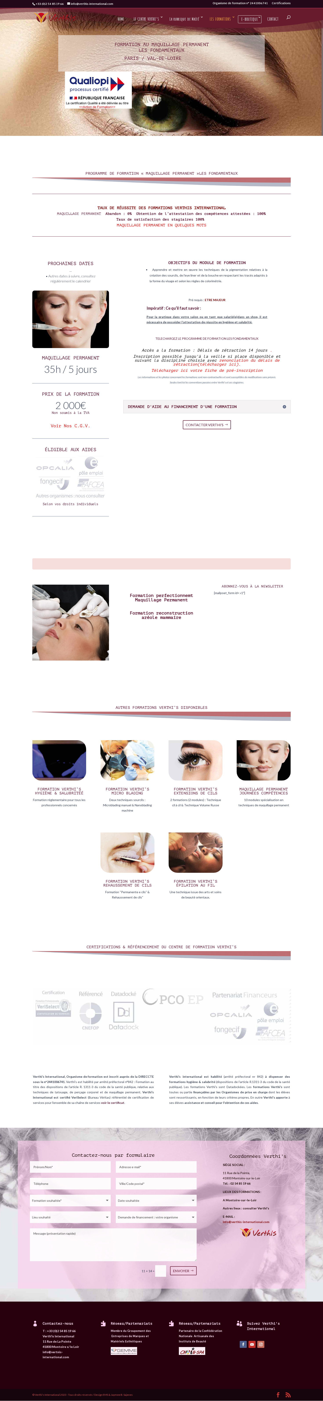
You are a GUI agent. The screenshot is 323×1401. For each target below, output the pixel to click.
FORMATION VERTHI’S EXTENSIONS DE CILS (195, 791)
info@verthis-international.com (246, 1222)
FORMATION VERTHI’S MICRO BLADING (127, 791)
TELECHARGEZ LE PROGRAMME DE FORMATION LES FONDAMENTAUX (206, 338)
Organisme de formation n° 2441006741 (240, 4)
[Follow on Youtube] (252, 1344)
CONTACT (273, 19)
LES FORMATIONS (220, 19)
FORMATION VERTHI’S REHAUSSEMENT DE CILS (127, 883)
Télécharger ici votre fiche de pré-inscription (207, 370)
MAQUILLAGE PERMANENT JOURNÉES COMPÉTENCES (264, 791)
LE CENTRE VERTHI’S (146, 19)
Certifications (281, 4)
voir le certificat (112, 1103)
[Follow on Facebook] (243, 1344)
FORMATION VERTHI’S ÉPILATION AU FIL (195, 883)
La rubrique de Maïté (184, 19)
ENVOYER (181, 1271)
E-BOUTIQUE (249, 19)
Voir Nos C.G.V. (70, 425)
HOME (121, 19)
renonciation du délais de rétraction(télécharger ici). (226, 362)
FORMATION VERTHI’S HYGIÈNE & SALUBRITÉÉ (59, 791)
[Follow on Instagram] (260, 1344)
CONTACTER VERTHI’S (204, 425)
